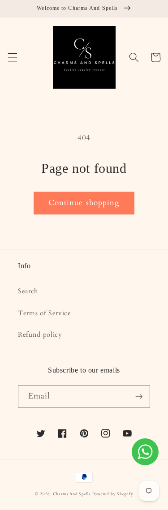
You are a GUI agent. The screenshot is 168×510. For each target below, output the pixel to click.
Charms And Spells (71, 494)
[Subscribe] (139, 396)
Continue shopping (84, 203)
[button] (12, 57)
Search (28, 291)
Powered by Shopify (113, 494)
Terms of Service (44, 313)
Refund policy (40, 334)
